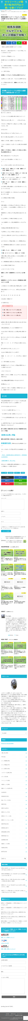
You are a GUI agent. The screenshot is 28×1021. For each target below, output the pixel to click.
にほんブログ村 (5, 943)
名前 (2, 511)
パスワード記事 (6, 772)
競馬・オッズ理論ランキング (7, 937)
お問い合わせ (13, 1013)
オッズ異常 (5, 472)
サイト (2, 521)
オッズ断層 (5, 760)
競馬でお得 (4, 808)
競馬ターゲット (6, 816)
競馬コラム (5, 812)
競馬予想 (5, 824)
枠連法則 (5, 796)
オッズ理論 (5, 764)
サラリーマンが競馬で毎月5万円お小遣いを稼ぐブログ (14, 4)
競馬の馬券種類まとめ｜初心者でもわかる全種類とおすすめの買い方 (13, 874)
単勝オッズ (5, 784)
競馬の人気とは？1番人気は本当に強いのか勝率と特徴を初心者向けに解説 (13, 880)
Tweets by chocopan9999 (7, 743)
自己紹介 (7, 1013)
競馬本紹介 (4, 835)
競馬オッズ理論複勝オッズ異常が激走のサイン (12, 903)
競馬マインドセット (7, 820)
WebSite (11, 635)
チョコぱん (8, 616)
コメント (3, 498)
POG (3, 756)
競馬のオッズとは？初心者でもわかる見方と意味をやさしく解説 (13, 885)
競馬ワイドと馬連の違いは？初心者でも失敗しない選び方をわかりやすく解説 (13, 891)
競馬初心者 (4, 827)
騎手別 (4, 851)
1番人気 (4, 752)
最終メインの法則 (6, 788)
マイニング (5, 780)
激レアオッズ (6, 800)
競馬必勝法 (11, 472)
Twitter (17, 635)
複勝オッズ (17, 472)
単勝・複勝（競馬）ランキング (8, 948)
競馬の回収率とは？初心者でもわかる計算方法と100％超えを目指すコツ (13, 869)
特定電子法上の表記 (19, 1015)
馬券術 (23, 472)
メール (3, 516)
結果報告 (4, 839)
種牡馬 (3, 804)
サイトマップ (19, 1013)
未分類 (3, 792)
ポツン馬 (4, 776)
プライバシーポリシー (10, 1015)
